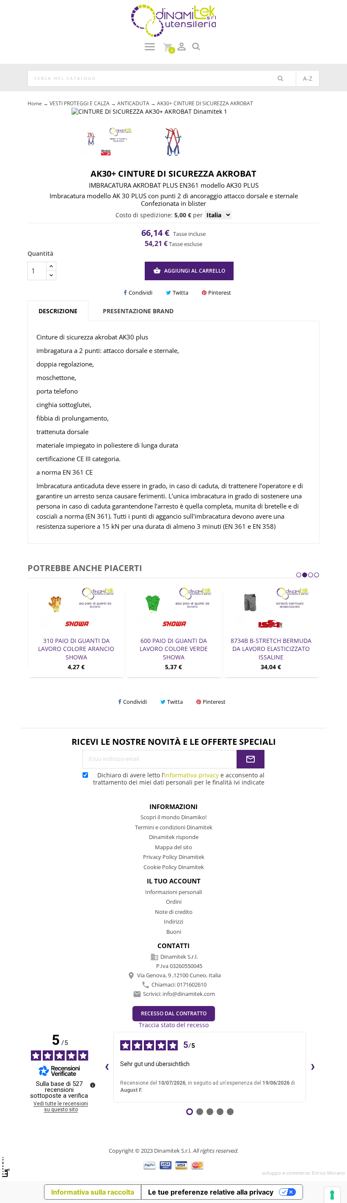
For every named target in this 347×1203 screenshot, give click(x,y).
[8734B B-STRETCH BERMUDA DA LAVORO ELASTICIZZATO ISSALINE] (270, 607)
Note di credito (174, 912)
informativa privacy (191, 775)
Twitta (180, 292)
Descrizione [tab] (58, 311)
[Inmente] (6, 1167)
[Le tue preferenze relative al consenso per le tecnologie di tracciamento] (332, 1195)
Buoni (173, 931)
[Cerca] (280, 78)
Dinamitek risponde (173, 837)
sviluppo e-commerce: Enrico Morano (303, 1173)
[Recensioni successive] (313, 1067)
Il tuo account (174, 881)
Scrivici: (179, 994)
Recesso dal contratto (174, 1013)
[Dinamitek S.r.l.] (173, 20)
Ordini (174, 901)
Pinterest (219, 292)
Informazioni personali (173, 892)
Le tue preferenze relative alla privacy (210, 1192)
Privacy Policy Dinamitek (173, 857)
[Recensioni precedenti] (107, 1067)
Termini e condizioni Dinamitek (173, 827)
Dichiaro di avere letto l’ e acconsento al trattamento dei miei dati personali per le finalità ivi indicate (178, 778)
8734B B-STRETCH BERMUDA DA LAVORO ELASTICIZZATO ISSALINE (271, 649)
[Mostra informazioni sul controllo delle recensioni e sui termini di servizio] (92, 1085)
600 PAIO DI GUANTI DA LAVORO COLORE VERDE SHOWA (174, 649)
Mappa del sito (173, 847)
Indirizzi (173, 921)
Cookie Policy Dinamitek (173, 867)
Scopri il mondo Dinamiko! (173, 817)
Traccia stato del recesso (174, 1025)
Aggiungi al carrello (189, 270)
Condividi (140, 292)
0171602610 (192, 984)
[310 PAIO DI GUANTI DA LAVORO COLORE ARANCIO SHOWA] (76, 607)
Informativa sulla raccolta (92, 1192)
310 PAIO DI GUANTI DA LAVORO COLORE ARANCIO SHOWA (76, 649)
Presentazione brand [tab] (138, 311)
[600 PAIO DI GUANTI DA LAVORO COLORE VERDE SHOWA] (173, 607)
